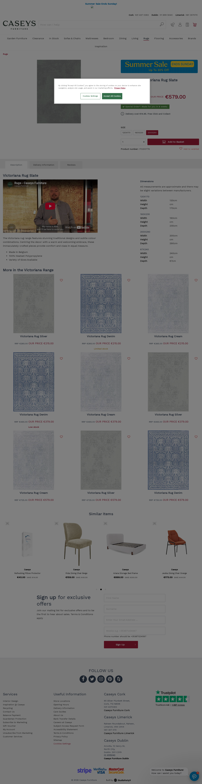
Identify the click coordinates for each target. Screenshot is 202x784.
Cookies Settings (90, 96)
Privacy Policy (119, 88)
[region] (102, 91)
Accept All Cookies (112, 96)
